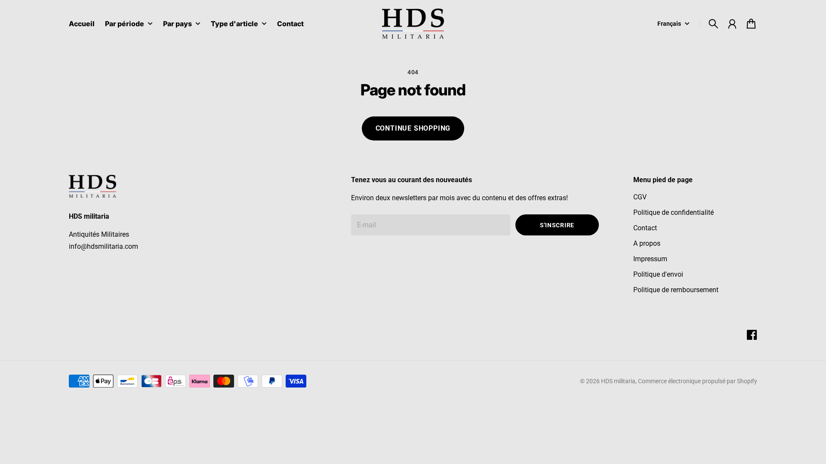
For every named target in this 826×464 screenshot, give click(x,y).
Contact (645, 228)
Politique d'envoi (658, 274)
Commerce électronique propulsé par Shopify (697, 381)
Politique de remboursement (675, 290)
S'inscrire (557, 225)
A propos (646, 243)
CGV (640, 197)
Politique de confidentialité (673, 212)
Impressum (650, 259)
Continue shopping (413, 128)
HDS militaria (618, 381)
